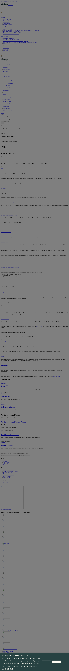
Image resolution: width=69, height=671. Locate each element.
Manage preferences (46, 661)
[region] (34, 662)
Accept (56, 661)
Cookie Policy (9, 669)
